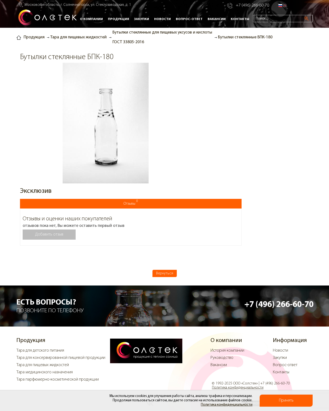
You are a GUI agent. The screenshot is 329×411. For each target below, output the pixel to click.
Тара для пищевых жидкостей (42, 365)
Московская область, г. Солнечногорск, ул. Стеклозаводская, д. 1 (78, 5)
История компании (227, 350)
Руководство (222, 358)
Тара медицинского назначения (44, 372)
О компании (91, 19)
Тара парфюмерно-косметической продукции (57, 379)
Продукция (118, 19)
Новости (162, 19)
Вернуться (164, 273)
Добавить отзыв (49, 234)
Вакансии (217, 19)
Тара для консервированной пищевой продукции (60, 358)
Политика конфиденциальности (226, 405)
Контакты (240, 19)
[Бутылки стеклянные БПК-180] (106, 124)
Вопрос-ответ (189, 19)
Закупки (141, 19)
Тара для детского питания (40, 350)
